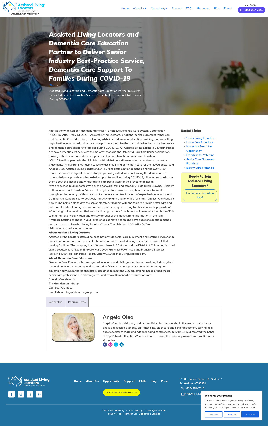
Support (177, 8)
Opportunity (158, 8)
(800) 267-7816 (195, 388)
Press (227, 8)
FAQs (189, 8)
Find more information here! (200, 195)
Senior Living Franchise (200, 138)
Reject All (232, 414)
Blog (217, 8)
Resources (203, 8)
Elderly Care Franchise (200, 167)
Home (125, 8)
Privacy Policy (115, 413)
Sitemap (156, 413)
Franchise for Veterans (200, 155)
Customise (213, 414)
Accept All (250, 414)
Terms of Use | (132, 413)
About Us (138, 8)
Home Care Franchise (199, 142)
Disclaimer (144, 413)
